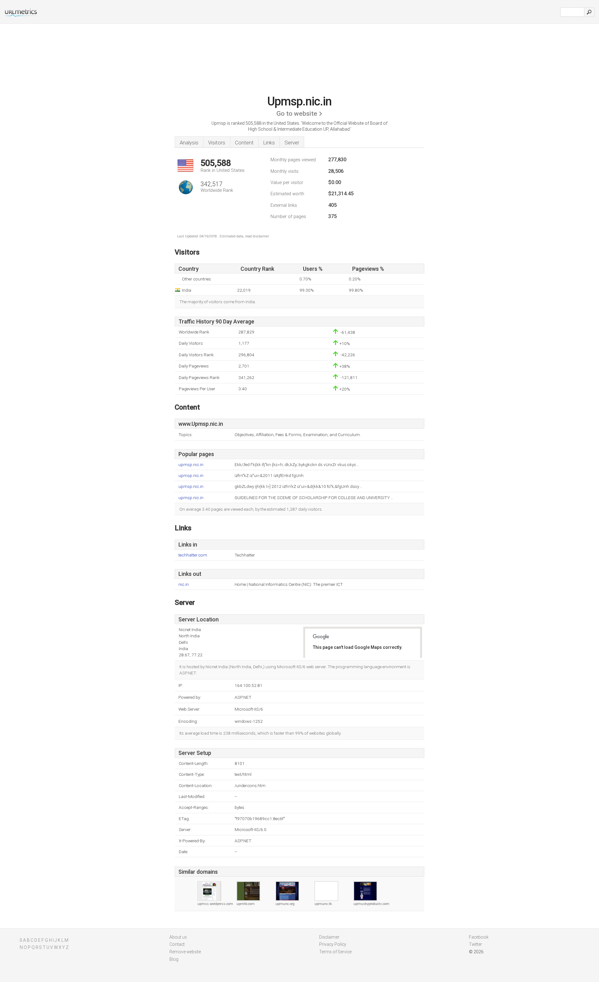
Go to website (296, 113)
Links (269, 142)
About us (178, 937)
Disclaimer (329, 937)
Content (244, 142)
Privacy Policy (332, 944)
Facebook (479, 937)
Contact (177, 944)
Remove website (185, 951)
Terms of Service (335, 951)
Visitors (216, 142)
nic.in (183, 584)
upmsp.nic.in (190, 464)
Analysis (189, 142)
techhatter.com (192, 555)
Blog (173, 959)
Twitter (475, 944)
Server (292, 142)
